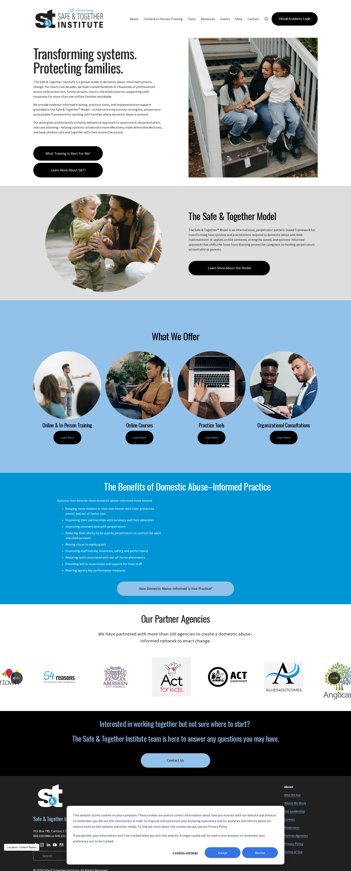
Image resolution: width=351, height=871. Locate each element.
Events (225, 19)
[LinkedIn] (48, 845)
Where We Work (295, 803)
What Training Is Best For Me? (68, 153)
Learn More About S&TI (68, 170)
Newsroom (291, 827)
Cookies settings (185, 853)
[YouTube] (55, 845)
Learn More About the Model (229, 268)
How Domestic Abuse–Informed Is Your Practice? (175, 588)
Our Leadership (294, 811)
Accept (223, 853)
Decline (260, 853)
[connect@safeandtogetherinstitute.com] (61, 845)
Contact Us (175, 760)
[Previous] (17, 678)
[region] (175, 678)
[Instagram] (42, 845)
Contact (253, 19)
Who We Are (292, 795)
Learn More (67, 437)
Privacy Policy (293, 844)
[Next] (334, 678)
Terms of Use (293, 852)
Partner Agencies (296, 835)
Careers (289, 819)
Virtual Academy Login (295, 19)
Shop (238, 19)
